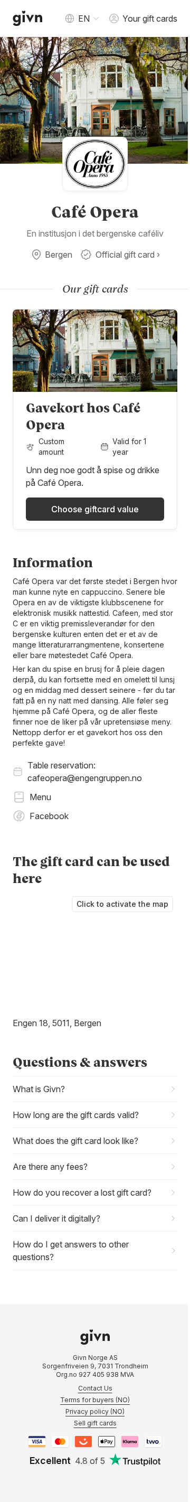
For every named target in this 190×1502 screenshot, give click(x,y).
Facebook (49, 816)
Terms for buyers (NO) (91, 1401)
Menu (40, 797)
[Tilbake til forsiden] (28, 18)
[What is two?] (149, 1442)
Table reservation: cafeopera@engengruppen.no (84, 771)
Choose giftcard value (95, 509)
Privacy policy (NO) (91, 1412)
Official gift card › (128, 254)
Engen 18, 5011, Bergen (57, 1023)
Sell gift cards (91, 1424)
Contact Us (91, 1389)
